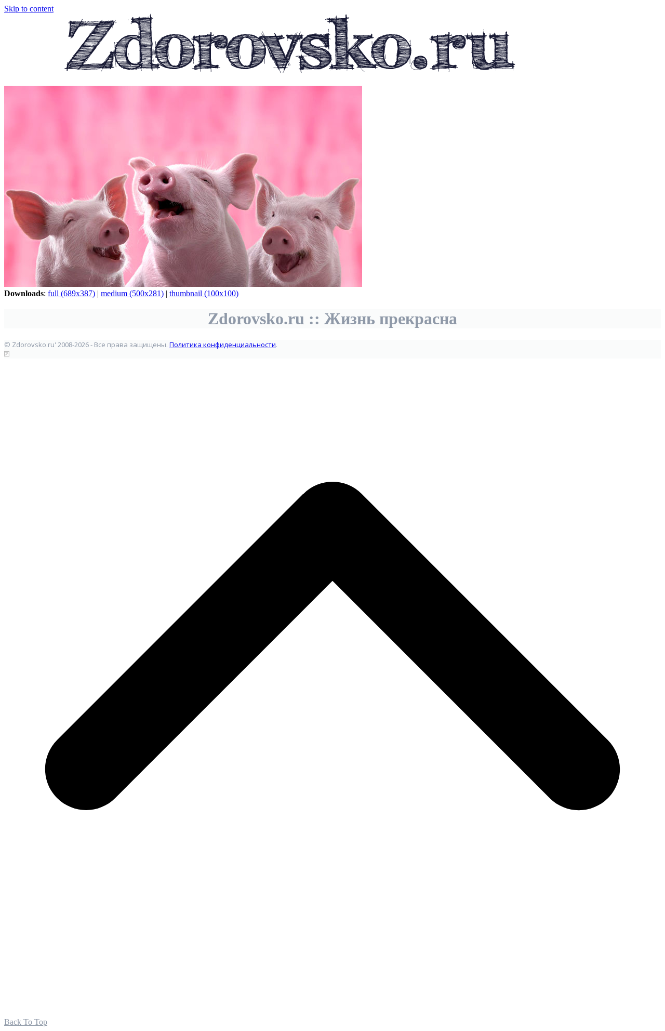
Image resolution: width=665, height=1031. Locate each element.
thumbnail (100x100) (203, 293)
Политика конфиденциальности (222, 344)
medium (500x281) (132, 293)
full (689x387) (71, 293)
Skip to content (29, 8)
